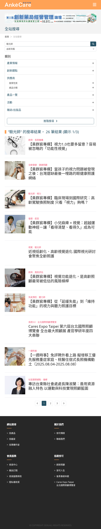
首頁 (7, 36)
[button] (50, 63)
